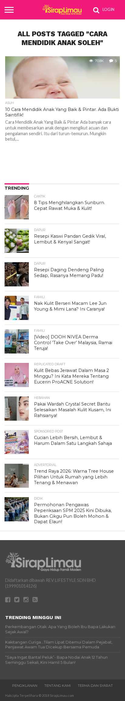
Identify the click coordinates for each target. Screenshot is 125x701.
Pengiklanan (24, 685)
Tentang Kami (57, 685)
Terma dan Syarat (95, 685)
